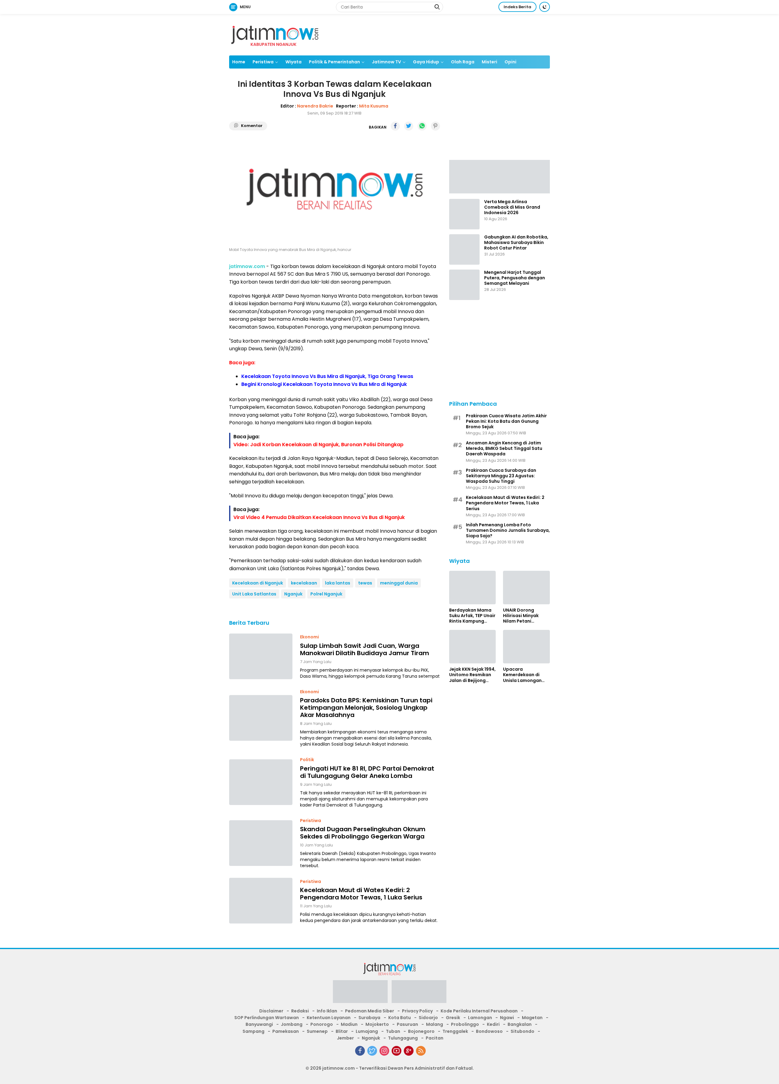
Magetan (532, 1018)
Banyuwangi (259, 1024)
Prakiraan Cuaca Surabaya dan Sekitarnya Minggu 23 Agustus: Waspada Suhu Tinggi (501, 475)
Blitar (342, 1031)
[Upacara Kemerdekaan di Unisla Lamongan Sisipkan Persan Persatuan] (526, 646)
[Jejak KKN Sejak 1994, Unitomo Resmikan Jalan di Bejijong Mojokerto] (472, 646)
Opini (510, 62)
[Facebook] (360, 1051)
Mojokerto (377, 1024)
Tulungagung (403, 1038)
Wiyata (293, 62)
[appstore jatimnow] (419, 993)
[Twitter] (372, 1051)
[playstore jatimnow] (360, 993)
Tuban (393, 1031)
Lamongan (480, 1018)
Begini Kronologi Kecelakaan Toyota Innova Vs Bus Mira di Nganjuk (324, 384)
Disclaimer (271, 1011)
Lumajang (367, 1031)
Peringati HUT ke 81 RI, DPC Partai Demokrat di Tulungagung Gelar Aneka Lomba (367, 772)
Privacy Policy (417, 1011)
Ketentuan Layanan (329, 1018)
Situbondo (522, 1031)
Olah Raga (462, 62)
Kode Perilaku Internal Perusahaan (479, 1011)
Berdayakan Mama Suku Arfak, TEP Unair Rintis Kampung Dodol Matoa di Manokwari (472, 615)
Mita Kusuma (373, 106)
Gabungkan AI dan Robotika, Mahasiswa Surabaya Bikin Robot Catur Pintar (516, 242)
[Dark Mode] (544, 7)
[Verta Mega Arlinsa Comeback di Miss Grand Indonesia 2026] (464, 214)
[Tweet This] (408, 126)
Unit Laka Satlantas (254, 594)
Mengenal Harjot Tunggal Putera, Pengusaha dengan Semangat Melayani (514, 278)
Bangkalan (520, 1024)
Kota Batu (399, 1018)
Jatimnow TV (386, 62)
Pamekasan (285, 1031)
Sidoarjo (428, 1018)
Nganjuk (293, 594)
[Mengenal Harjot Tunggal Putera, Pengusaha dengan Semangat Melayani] (464, 285)
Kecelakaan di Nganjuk (257, 583)
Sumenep (317, 1031)
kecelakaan (304, 583)
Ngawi (507, 1018)
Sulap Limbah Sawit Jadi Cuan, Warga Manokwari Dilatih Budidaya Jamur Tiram (364, 649)
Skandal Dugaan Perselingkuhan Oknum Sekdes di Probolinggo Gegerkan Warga (362, 832)
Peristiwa (263, 62)
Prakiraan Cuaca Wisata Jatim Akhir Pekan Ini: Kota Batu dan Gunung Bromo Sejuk (506, 421)
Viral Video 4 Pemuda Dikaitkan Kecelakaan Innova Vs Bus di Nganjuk (319, 517)
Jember (345, 1038)
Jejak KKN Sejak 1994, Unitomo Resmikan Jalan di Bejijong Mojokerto (472, 674)
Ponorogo (321, 1024)
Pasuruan (407, 1024)
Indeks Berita (517, 7)
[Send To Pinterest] (435, 126)
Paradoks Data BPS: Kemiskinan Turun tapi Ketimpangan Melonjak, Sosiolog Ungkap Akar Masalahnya (366, 708)
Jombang (291, 1024)
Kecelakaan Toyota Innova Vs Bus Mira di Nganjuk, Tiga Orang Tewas (327, 376)
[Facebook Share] (395, 126)
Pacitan (434, 1038)
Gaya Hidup (426, 62)
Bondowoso (489, 1031)
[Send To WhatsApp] (422, 126)
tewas (365, 583)
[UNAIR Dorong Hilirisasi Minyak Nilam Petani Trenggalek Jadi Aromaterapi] (526, 587)
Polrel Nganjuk (326, 594)
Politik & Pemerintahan (334, 62)
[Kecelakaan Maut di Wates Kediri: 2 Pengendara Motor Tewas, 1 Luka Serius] (260, 900)
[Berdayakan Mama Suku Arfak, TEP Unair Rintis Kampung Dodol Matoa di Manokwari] (472, 587)
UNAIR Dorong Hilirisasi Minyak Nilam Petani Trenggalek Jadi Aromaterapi (521, 615)
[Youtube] (396, 1051)
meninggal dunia (399, 583)
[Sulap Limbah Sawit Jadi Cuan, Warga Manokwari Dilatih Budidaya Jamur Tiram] (260, 656)
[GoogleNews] (409, 1051)
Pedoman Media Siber (369, 1011)
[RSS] (421, 1051)
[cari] (437, 7)
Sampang (253, 1031)
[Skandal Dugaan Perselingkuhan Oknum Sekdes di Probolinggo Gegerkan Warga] (260, 843)
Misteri (489, 62)
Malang (434, 1024)
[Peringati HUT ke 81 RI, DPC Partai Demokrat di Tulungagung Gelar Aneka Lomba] (260, 782)
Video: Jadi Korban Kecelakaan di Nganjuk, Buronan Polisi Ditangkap (318, 444)
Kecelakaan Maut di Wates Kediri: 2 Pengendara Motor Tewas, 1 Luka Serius (361, 893)
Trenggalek (455, 1031)
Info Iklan (327, 1011)
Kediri (493, 1024)
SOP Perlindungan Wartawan (266, 1018)
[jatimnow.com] (274, 34)
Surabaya (369, 1018)
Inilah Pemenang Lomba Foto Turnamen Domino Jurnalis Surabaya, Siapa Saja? (508, 530)
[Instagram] (384, 1051)
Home (238, 62)
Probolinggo (465, 1024)
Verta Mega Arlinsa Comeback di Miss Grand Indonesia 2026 (512, 207)
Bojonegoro (421, 1031)
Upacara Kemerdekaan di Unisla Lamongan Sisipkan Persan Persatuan (522, 674)
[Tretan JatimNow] (499, 176)
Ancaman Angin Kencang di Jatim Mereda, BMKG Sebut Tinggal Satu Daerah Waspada (504, 448)
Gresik (453, 1018)
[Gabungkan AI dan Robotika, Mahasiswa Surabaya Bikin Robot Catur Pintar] (464, 249)
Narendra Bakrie (315, 106)
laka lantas (337, 583)
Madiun (349, 1024)
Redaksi (300, 1011)
